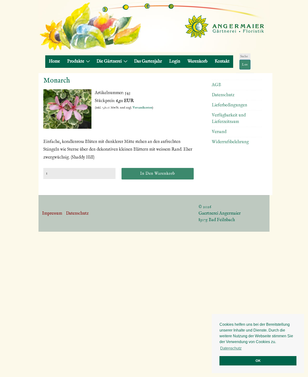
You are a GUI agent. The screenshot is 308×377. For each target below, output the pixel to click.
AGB (216, 85)
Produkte (75, 61)
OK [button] (258, 361)
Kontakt (222, 61)
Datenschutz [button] (231, 348)
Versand (219, 132)
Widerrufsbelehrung (230, 142)
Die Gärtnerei (109, 61)
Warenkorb (197, 61)
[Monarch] (67, 127)
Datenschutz (223, 95)
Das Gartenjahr (148, 61)
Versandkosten (142, 108)
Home (54, 61)
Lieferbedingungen (229, 105)
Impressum (52, 213)
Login (174, 61)
